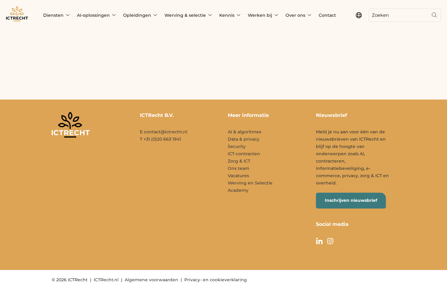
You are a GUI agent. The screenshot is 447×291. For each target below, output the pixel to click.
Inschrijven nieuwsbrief (351, 200)
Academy (238, 190)
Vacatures (238, 175)
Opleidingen (137, 15)
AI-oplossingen (93, 15)
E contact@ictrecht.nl (163, 132)
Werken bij (260, 15)
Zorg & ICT (239, 161)
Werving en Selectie (250, 183)
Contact (327, 15)
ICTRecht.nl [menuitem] (106, 279)
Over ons (295, 15)
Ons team (238, 168)
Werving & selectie (185, 15)
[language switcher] (358, 15)
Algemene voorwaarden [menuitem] (151, 279)
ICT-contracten (244, 153)
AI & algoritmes (244, 132)
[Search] (434, 15)
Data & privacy (243, 139)
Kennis (226, 15)
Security (237, 146)
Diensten (53, 15)
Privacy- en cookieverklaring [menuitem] (215, 279)
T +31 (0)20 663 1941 (160, 139)
